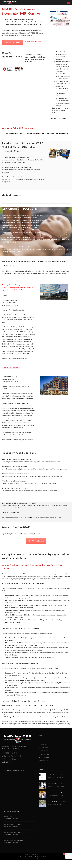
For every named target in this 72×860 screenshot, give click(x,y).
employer (59, 103)
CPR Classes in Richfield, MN (11, 133)
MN (12, 305)
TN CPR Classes (44, 754)
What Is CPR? (8, 816)
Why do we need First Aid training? (14, 840)
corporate (29, 517)
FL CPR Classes (43, 744)
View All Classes (44, 741)
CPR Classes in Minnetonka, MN (33, 133)
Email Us (7, 762)
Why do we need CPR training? (13, 824)
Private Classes (44, 760)
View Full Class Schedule (13, 42)
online (60, 69)
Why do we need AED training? (13, 832)
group (45, 517)
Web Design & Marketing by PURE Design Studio (36, 856)
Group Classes (44, 757)
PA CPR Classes (44, 747)
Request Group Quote (34, 41)
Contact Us (43, 764)
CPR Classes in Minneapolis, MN (57, 133)
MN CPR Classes (44, 751)
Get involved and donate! (57, 118)
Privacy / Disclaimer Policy (14, 770)
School (54, 673)
